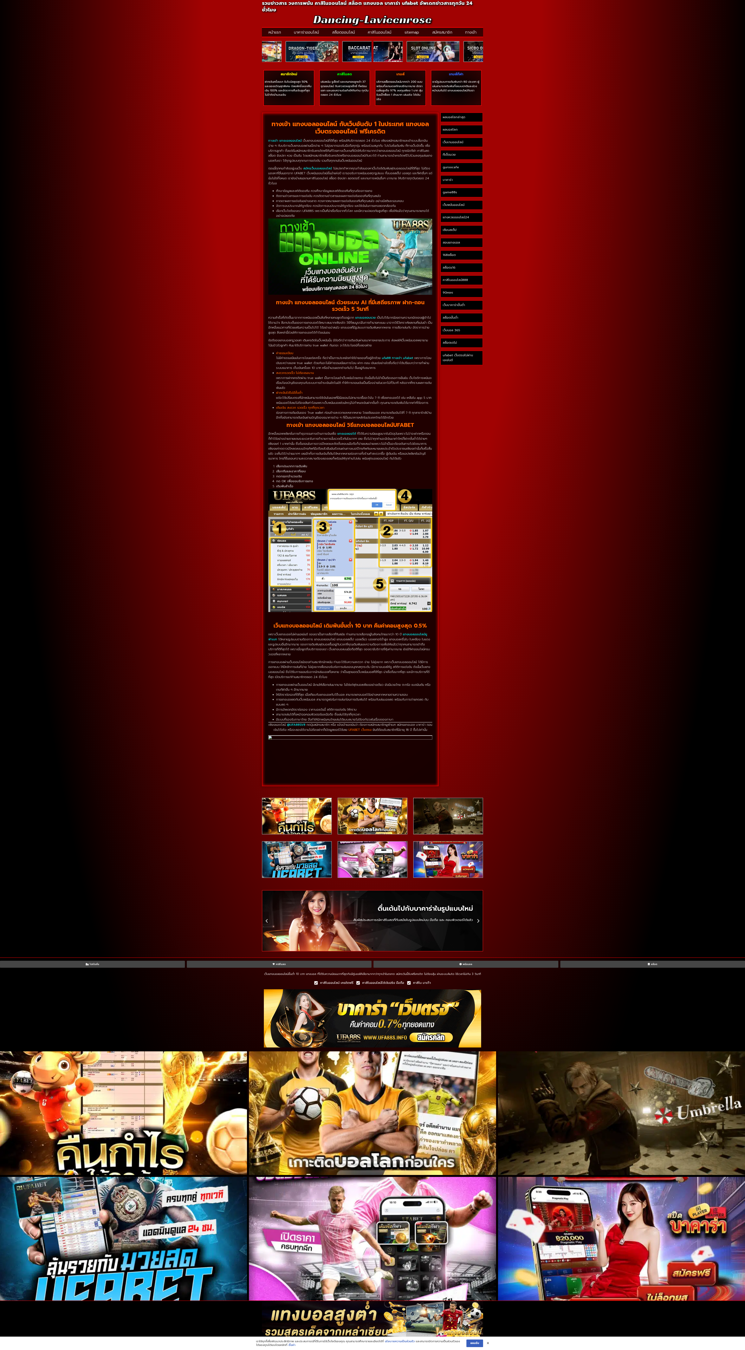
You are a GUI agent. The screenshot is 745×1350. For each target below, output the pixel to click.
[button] (266, 920)
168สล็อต (449, 255)
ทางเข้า (470, 32)
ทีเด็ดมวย (449, 154)
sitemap (412, 32)
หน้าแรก (275, 32)
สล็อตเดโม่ (450, 342)
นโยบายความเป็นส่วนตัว (400, 1341)
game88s (450, 192)
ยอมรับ (474, 1343)
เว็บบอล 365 (451, 330)
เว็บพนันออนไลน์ (453, 205)
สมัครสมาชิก (442, 32)
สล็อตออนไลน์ (343, 32)
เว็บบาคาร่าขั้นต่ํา (454, 305)
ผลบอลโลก (450, 129)
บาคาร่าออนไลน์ (306, 32)
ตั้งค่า (291, 1345)
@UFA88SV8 (296, 724)
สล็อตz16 (449, 267)
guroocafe (451, 167)
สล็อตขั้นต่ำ (451, 317)
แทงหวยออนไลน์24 (456, 217)
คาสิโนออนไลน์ (379, 32)
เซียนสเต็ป (450, 230)
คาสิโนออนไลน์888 (455, 280)
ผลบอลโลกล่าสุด (454, 117)
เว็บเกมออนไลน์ (453, 142)
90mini (448, 292)
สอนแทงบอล (451, 242)
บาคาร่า (448, 180)
